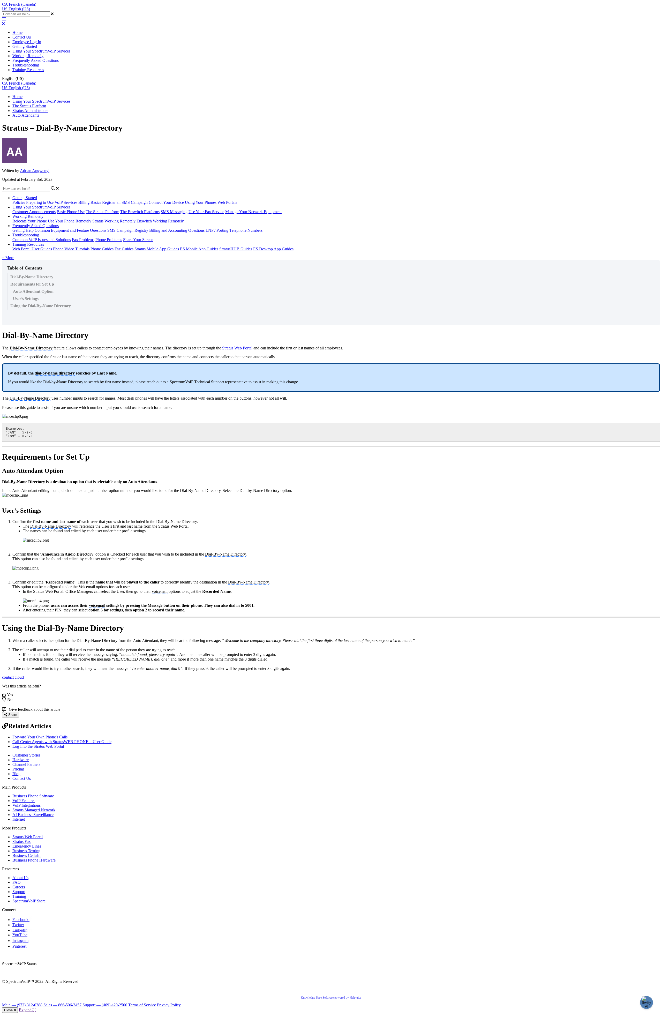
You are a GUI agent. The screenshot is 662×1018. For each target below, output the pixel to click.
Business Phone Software (33, 796)
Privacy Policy (169, 1005)
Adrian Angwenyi (34, 170)
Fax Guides (124, 249)
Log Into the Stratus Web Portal (38, 746)
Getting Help (23, 230)
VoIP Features (23, 800)
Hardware (20, 760)
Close (9, 1010)
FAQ (16, 882)
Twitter (18, 925)
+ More (8, 258)
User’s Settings (26, 298)
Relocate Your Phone (29, 221)
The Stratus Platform (29, 106)
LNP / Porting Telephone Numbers (234, 230)
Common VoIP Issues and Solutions (41, 239)
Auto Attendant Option (33, 291)
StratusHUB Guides (235, 249)
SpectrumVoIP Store (29, 901)
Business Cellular (26, 855)
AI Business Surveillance (33, 814)
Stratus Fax (21, 841)
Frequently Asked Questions (35, 60)
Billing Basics (89, 202)
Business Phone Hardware (34, 860)
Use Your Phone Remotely (69, 221)
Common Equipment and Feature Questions (70, 230)
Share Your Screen (138, 239)
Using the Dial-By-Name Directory (40, 306)
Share (12, 715)
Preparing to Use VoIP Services (51, 202)
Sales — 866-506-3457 (62, 1005)
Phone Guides (102, 249)
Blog (16, 774)
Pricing (18, 769)
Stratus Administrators (30, 110)
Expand (26, 1010)
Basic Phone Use (71, 211)
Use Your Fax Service (206, 211)
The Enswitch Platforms (140, 211)
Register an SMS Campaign (125, 202)
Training (19, 896)
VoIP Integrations (26, 805)
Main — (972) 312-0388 (22, 1005)
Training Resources (28, 70)
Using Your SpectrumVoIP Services (41, 51)
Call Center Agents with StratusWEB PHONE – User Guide (61, 741)
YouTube (19, 935)
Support (18, 891)
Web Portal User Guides (32, 249)
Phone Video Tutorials (71, 249)
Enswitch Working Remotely (160, 221)
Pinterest (19, 946)
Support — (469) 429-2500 (104, 1005)
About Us (20, 877)
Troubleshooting (25, 65)
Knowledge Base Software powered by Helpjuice (331, 997)
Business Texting (26, 851)
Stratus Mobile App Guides (156, 249)
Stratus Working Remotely (114, 221)
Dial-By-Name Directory (31, 277)
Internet (18, 819)
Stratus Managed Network (33, 810)
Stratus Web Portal (237, 348)
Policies (18, 202)
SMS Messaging (174, 211)
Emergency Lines (26, 846)
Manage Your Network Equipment (253, 211)
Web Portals (227, 202)
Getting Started (24, 46)
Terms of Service (142, 1005)
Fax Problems (83, 239)
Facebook (20, 919)
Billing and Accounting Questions (177, 230)
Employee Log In (26, 42)
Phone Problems (108, 239)
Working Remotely (27, 56)
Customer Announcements (34, 211)
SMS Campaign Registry (127, 230)
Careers (18, 887)
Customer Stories (26, 755)
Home (17, 32)
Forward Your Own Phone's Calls (39, 737)
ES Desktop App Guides (273, 249)
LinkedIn (19, 930)
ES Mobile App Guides (199, 249)
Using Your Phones (200, 202)
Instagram (20, 940)
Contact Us (21, 37)
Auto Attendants (25, 115)
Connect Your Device (166, 202)
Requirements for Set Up (32, 284)
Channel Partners (26, 764)
